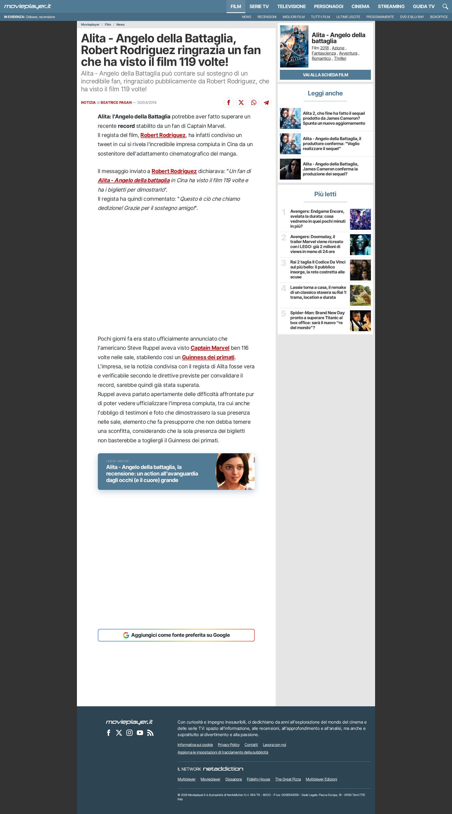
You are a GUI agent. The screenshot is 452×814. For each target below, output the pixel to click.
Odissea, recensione (40, 17)
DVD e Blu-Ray (412, 17)
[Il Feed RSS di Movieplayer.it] (150, 732)
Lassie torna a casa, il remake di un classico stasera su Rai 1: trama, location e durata (318, 292)
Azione (338, 47)
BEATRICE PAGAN (116, 102)
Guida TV (424, 6)
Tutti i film (320, 17)
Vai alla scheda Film (325, 74)
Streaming (391, 6)
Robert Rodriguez (162, 135)
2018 (324, 47)
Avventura (348, 53)
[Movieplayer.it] (27, 6)
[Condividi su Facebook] (228, 102)
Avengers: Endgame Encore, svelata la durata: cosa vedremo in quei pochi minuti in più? (318, 219)
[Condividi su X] (241, 102)
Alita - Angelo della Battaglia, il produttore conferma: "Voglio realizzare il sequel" (332, 143)
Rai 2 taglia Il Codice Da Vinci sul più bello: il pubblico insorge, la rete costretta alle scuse (318, 270)
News (246, 17)
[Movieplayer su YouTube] (140, 732)
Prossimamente (380, 17)
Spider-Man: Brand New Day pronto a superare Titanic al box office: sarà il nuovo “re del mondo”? (317, 320)
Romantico (321, 58)
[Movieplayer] (129, 722)
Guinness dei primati (208, 357)
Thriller (340, 58)
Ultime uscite (348, 17)
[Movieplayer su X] (119, 732)
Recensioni (267, 17)
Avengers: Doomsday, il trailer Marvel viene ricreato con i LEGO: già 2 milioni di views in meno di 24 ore (316, 244)
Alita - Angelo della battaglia (134, 180)
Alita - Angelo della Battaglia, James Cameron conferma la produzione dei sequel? (330, 168)
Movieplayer (90, 24)
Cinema (361, 6)
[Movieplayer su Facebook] (108, 732)
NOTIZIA (88, 102)
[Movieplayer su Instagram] (129, 732)
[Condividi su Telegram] (266, 102)
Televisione (291, 6)
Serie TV (259, 6)
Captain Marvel (210, 348)
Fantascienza (324, 53)
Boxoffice (439, 17)
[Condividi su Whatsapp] (253, 102)
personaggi (328, 6)
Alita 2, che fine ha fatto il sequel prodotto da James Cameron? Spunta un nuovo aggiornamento (334, 118)
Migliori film (294, 17)
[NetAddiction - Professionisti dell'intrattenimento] (223, 769)
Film (236, 6)
